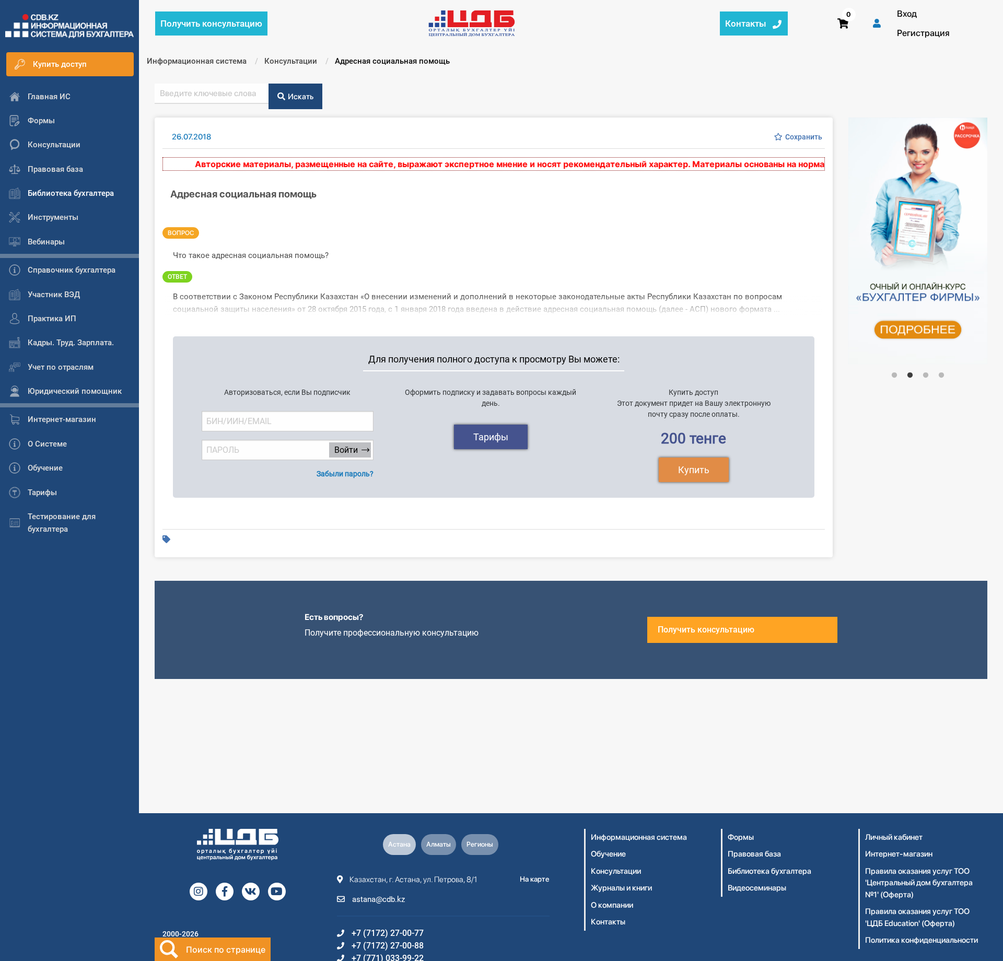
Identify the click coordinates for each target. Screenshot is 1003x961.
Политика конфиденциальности (921, 940)
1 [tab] (894, 375)
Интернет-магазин (898, 854)
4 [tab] (941, 375)
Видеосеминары (757, 888)
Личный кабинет (894, 837)
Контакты (608, 922)
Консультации (616, 871)
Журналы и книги (621, 888)
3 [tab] (925, 375)
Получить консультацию (706, 630)
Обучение (608, 854)
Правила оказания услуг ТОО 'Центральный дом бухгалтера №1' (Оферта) (919, 882)
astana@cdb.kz (377, 899)
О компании (612, 905)
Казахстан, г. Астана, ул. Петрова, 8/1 (412, 879)
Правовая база (754, 854)
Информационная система (639, 837)
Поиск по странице (225, 949)
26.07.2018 (191, 137)
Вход (907, 13)
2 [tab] (910, 375)
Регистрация (923, 33)
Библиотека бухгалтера (769, 871)
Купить (693, 469)
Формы (741, 837)
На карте (535, 879)
